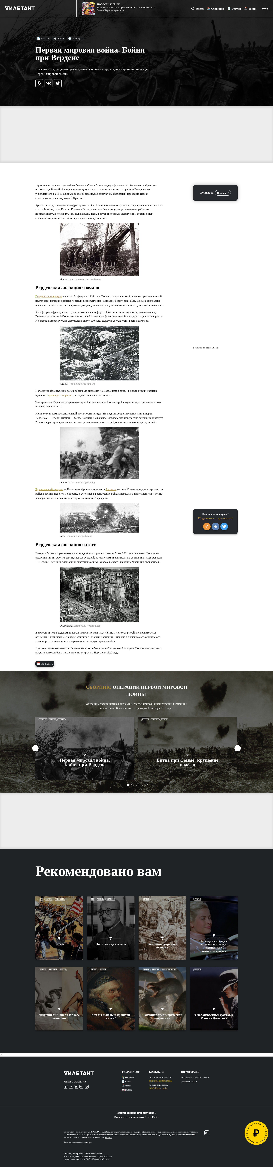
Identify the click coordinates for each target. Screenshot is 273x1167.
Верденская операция (48, 296)
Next (237, 748)
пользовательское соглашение (195, 1077)
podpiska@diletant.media (160, 1081)
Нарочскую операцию (59, 395)
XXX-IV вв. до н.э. (169, 970)
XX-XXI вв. (110, 899)
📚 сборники (128, 1077)
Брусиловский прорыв (49, 489)
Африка (100, 899)
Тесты (94, 970)
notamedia (108, 1137)
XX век (61, 720)
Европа (52, 720)
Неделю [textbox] (221, 193)
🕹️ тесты (126, 1086)
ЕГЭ (41, 899)
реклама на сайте (189, 1081)
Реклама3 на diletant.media (205, 348)
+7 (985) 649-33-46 (104, 1156)
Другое (103, 970)
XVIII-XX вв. (60, 899)
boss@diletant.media (88, 1156)
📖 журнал (127, 1090)
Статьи (43, 720)
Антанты (111, 489)
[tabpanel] (84, 748)
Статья (43, 38)
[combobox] (223, 193)
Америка (53, 970)
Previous (35, 748)
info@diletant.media (158, 1088)
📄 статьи (126, 1081)
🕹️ (250, 8)
